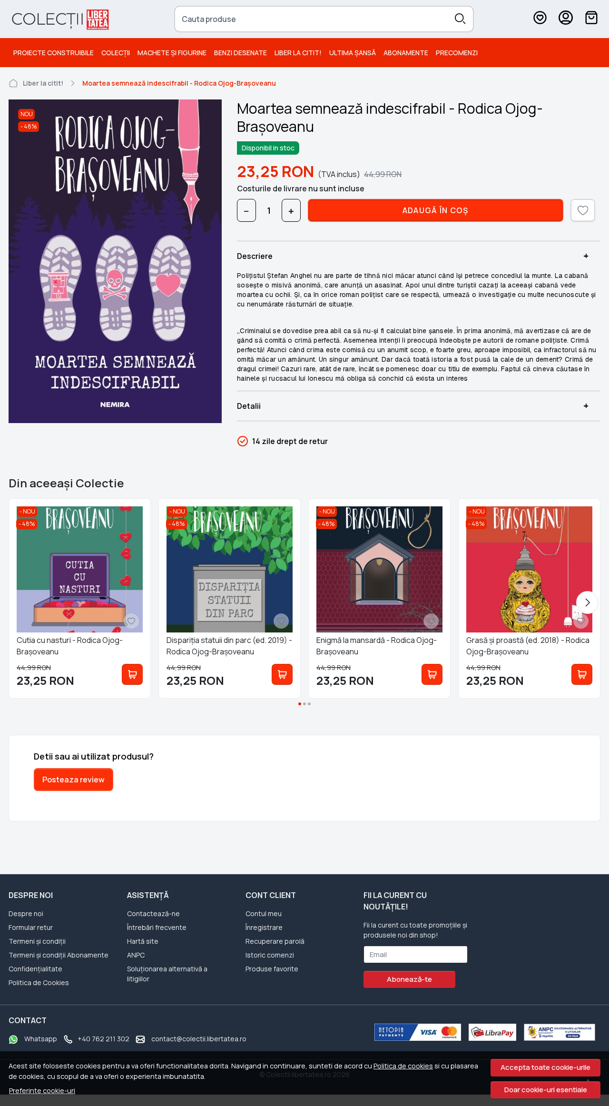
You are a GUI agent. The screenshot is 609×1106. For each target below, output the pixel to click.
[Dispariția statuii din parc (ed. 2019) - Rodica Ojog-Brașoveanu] (230, 569)
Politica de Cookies (39, 982)
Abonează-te (409, 979)
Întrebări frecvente (157, 927)
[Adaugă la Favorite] (131, 621)
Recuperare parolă (275, 941)
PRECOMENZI (457, 52)
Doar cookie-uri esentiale (545, 1090)
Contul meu (264, 913)
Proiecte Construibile (53, 52)
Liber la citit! (298, 52)
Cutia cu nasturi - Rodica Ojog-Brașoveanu (70, 646)
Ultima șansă (352, 52)
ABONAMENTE (405, 52)
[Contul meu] (566, 19)
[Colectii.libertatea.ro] (60, 19)
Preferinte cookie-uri (42, 1090)
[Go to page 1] (299, 703)
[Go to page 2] (304, 703)
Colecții (115, 52)
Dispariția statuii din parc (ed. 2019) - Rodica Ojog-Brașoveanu (229, 646)
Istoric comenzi (270, 954)
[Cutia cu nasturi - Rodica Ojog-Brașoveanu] (80, 569)
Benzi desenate (240, 52)
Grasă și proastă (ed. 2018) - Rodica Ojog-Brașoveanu (527, 646)
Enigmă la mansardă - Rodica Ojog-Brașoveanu (376, 646)
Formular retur (31, 927)
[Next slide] (587, 602)
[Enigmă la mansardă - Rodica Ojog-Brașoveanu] (379, 569)
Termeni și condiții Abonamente (58, 954)
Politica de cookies (403, 1065)
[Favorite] (540, 19)
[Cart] (591, 19)
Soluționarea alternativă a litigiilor (167, 973)
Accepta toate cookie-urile (545, 1067)
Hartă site (142, 941)
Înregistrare (264, 927)
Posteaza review (73, 779)
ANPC (136, 954)
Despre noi (26, 913)
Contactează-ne (153, 913)
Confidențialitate (35, 968)
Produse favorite (272, 968)
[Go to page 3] (309, 703)
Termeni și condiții (37, 941)
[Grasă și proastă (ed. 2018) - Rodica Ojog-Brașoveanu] (529, 569)
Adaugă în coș (436, 210)
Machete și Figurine (172, 52)
